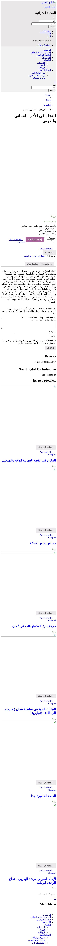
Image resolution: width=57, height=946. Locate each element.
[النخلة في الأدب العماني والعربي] (55, 127)
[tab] (47, 264)
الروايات (41, 68)
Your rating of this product (45, 317)
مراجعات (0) (32, 264)
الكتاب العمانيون (43, 55)
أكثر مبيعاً (46, 57)
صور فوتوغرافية (38, 73)
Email (52, 336)
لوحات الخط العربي (36, 75)
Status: (46, 221)
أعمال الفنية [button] (45, 70)
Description (47, 264)
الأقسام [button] (47, 60)
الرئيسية (47, 50)
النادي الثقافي (50, 7)
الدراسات (41, 62)
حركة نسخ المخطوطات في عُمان (34, 626)
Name (52, 332)
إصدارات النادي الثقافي (40, 52)
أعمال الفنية (45, 935)
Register (47, 45)
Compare (22, 242)
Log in (40, 45)
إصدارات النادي (38, 256)
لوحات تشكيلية (38, 78)
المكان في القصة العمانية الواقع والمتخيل (29, 460)
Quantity (52, 238)
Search (52, 27)
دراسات (27, 256)
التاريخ (42, 65)
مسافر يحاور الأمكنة (43, 543)
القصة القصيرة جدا (43, 796)
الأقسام (47, 925)
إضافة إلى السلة (35, 239)
